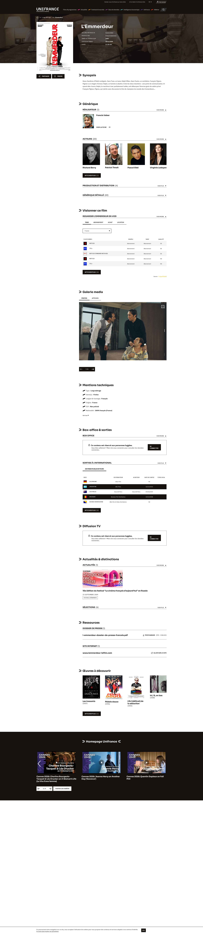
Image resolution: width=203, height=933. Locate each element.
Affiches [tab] (95, 298)
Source (156, 276)
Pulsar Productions (110, 35)
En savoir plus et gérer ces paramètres (47, 931)
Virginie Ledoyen (158, 167)
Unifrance (147, 10)
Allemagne (93, 481)
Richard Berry (89, 167)
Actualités (84, 10)
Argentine (92, 486)
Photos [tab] (84, 298)
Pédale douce (111, 702)
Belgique (92, 497)
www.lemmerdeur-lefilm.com (97, 653)
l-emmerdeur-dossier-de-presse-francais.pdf (105, 635)
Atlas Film (118, 481)
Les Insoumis (89, 701)
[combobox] (97, 231)
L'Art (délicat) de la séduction (135, 702)
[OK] (143, 930)
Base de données (113, 10)
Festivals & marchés (97, 10)
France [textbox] (87, 231)
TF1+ (90, 248)
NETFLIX (91, 243)
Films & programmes (70, 10)
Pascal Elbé (133, 167)
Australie (92, 491)
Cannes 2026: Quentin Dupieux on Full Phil (77, 777)
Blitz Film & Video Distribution (118, 502)
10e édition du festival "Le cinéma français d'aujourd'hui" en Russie (115, 591)
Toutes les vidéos (62, 789)
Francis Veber (109, 32)
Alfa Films (118, 487)
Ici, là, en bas (156, 695)
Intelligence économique (131, 10)
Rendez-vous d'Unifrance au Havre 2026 (115, 2)
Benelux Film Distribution (118, 497)
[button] (162, 307)
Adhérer (156, 10)
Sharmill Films (118, 492)
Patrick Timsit (112, 167)
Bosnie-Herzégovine (96, 502)
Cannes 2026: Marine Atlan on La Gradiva (123, 776)
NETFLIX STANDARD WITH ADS (98, 253)
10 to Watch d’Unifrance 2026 (137, 2)
